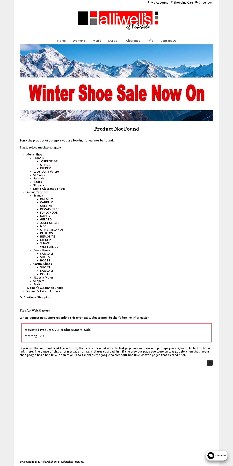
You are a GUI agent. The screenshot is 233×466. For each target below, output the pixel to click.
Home (61, 40)
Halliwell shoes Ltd (51, 461)
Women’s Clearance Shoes (44, 287)
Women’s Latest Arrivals (43, 291)
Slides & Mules (43, 277)
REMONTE (47, 236)
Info (150, 40)
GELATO (46, 219)
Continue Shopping (37, 297)
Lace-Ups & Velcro (46, 171)
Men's (97, 40)
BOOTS (45, 260)
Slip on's (39, 175)
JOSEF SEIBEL (49, 161)
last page (125, 348)
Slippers (38, 185)
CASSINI (46, 205)
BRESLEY (46, 199)
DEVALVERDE (49, 209)
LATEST (113, 40)
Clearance (133, 40)
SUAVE (45, 243)
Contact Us (168, 40)
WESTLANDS (49, 246)
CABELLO (46, 202)
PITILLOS (46, 233)
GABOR (45, 216)
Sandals (38, 178)
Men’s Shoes (35, 154)
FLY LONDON (49, 212)
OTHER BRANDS (51, 229)
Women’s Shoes (37, 192)
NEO (43, 226)
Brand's (38, 158)
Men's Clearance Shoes (49, 188)
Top (210, 363)
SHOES (45, 257)
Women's (79, 40)
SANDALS (47, 253)
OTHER (45, 164)
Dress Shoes (41, 250)
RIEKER (45, 168)
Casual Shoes (42, 264)
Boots (37, 182)
